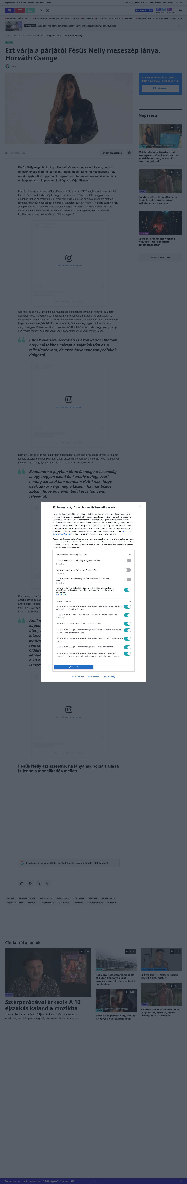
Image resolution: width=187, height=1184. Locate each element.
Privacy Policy (109, 677)
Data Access (93, 677)
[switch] (127, 560)
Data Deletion (78, 677)
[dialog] (93, 592)
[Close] (140, 507)
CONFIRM (74, 667)
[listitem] (93, 554)
